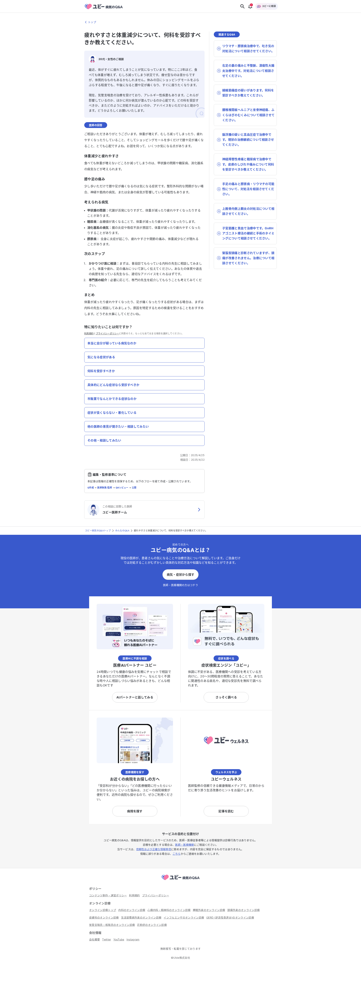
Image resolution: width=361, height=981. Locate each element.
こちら (177, 853)
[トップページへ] (180, 880)
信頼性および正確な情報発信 (153, 849)
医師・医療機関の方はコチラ (180, 585)
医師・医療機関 (184, 844)
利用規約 (88, 333)
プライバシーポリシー (107, 333)
